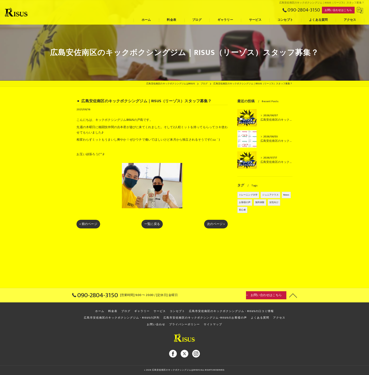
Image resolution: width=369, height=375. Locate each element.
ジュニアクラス (270, 195)
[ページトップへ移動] (293, 295)
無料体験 (260, 202)
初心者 (242, 210)
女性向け (274, 202)
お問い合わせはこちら (338, 10)
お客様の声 (245, 202)
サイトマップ (213, 324)
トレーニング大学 (248, 195)
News (286, 195)
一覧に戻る (152, 224)
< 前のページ (88, 224)
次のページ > (216, 224)
